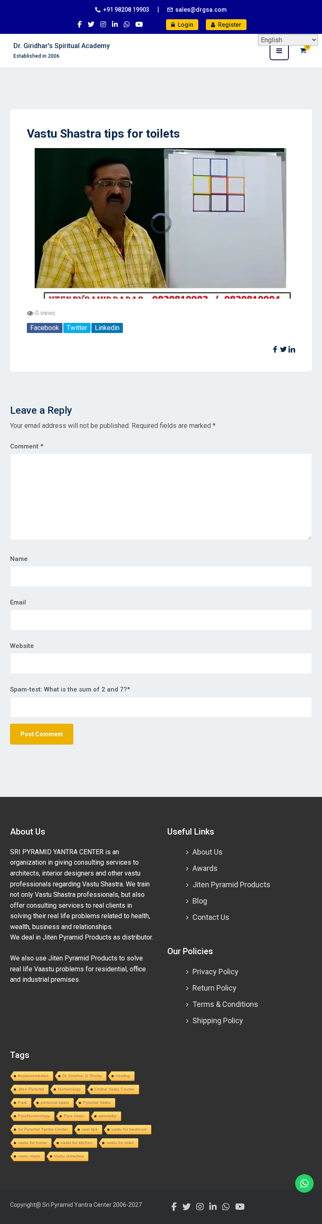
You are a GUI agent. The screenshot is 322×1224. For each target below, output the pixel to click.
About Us (207, 852)
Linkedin (107, 328)
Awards (205, 868)
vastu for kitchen (77, 1142)
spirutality (108, 1116)
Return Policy (214, 987)
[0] (303, 50)
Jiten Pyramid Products (231, 884)
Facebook (44, 328)
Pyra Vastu (74, 1116)
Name (19, 559)
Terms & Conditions (225, 1004)
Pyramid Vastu (97, 1102)
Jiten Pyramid (31, 1089)
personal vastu (55, 1102)
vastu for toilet (120, 1142)
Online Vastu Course (115, 1089)
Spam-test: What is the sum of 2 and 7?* (70, 689)
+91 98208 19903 (126, 9)
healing (123, 1075)
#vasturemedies (33, 1075)
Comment (26, 446)
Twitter (77, 328)
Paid (22, 1102)
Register (229, 24)
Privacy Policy (215, 971)
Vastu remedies (69, 1156)
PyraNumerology (34, 1116)
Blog (199, 900)
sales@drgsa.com (201, 9)
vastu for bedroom (129, 1129)
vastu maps (29, 1156)
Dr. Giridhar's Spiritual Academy (61, 46)
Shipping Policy (217, 1020)
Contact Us (210, 917)
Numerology (69, 1089)
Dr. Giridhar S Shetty (82, 1075)
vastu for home (32, 1142)
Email (18, 602)
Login (185, 24)
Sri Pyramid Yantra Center (43, 1129)
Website (22, 646)
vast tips (90, 1129)
